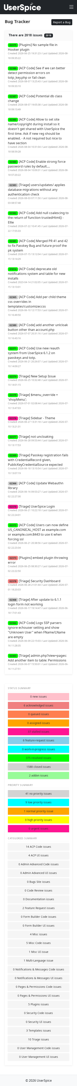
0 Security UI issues (38, 1022)
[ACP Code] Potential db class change (38, 102)
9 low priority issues (38, 802)
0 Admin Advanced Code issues (39, 864)
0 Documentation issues (38, 899)
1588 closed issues (38, 767)
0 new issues (38, 696)
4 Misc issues (38, 934)
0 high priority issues (38, 820)
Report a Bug (61, 22)
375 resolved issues (38, 758)
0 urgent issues (38, 828)
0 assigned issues (38, 723)
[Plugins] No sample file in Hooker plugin (38, 51)
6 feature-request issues (38, 740)
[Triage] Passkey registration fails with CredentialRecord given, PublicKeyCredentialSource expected (38, 464)
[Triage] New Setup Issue (38, 380)
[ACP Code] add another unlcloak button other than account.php (38, 331)
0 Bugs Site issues (38, 882)
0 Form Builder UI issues (38, 925)
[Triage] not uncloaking (38, 440)
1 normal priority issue (38, 811)
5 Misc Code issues (38, 943)
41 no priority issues (38, 793)
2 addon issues (38, 775)
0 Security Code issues (38, 1013)
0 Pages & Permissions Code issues (38, 987)
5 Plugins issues (38, 1004)
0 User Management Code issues (38, 1048)
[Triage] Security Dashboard (38, 585)
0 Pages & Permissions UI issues (39, 995)
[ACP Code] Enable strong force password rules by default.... (38, 168)
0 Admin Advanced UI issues (38, 873)
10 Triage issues (38, 1039)
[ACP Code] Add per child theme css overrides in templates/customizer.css (38, 306)
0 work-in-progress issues (38, 749)
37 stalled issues (38, 731)
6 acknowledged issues (38, 705)
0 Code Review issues (38, 890)
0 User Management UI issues (38, 1057)
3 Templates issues (38, 1030)
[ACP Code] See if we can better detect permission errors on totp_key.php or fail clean (38, 77)
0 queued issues (38, 714)
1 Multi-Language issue (38, 960)
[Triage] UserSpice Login (38, 510)
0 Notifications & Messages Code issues (38, 969)
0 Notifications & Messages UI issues (38, 978)
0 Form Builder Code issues (38, 917)
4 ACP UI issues (38, 855)
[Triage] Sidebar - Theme (38, 422)
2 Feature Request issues (39, 908)
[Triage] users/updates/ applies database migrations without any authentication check (38, 194)
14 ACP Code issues (38, 846)
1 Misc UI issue (38, 952)
